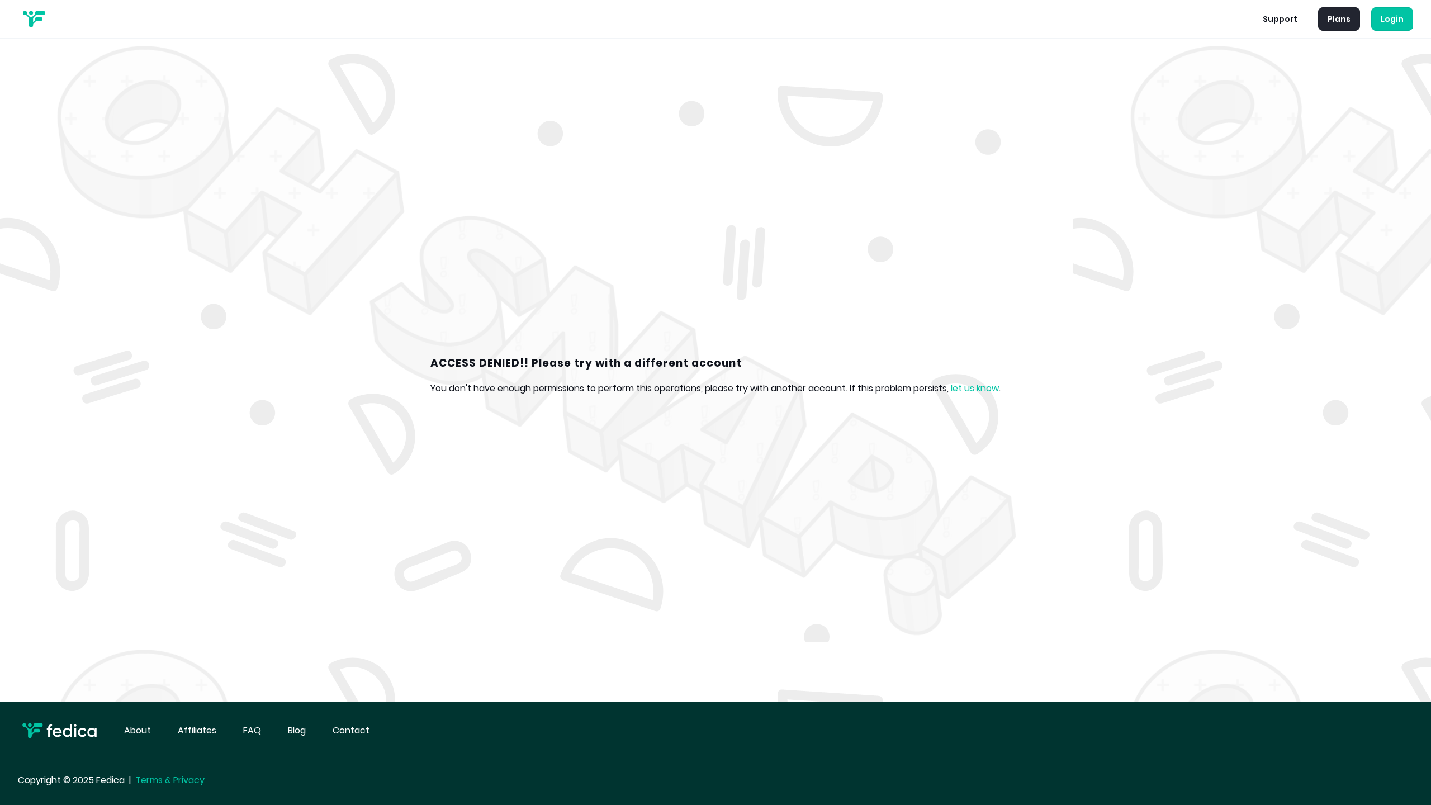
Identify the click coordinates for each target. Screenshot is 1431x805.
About (137, 730)
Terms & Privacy (170, 780)
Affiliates (197, 730)
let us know (975, 388)
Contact (351, 730)
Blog (297, 730)
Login (1392, 19)
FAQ (252, 730)
